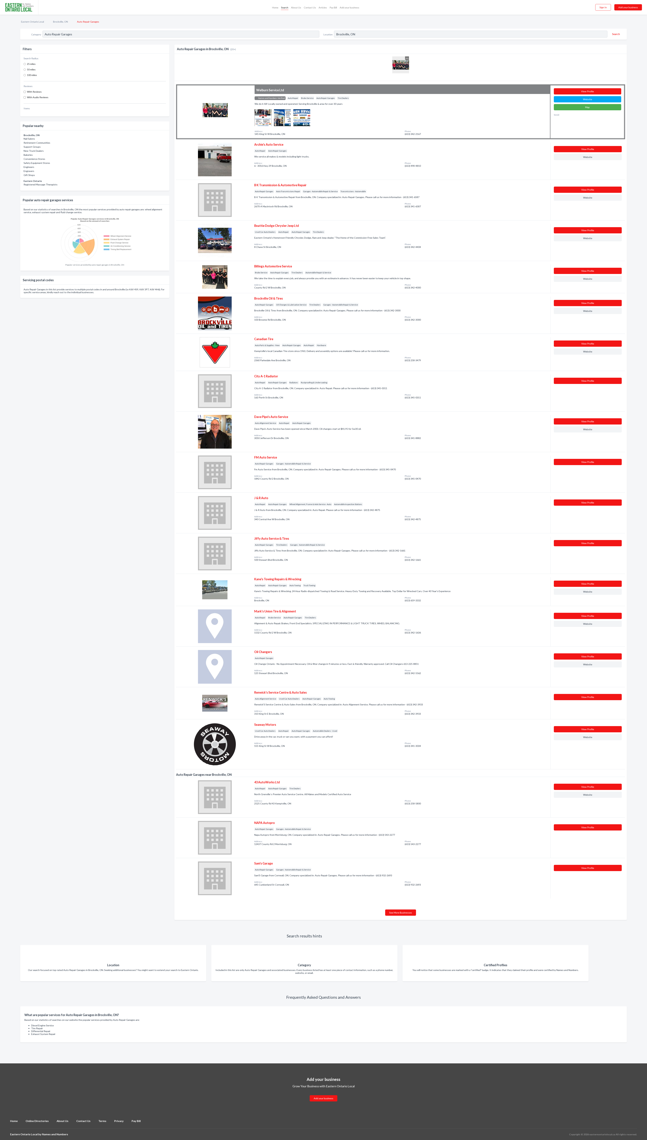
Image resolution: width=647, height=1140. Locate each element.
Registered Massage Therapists (40, 184)
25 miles (31, 63)
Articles (323, 7)
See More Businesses (400, 912)
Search (284, 7)
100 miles (32, 75)
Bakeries (28, 154)
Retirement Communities (37, 142)
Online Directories (37, 1120)
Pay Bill (333, 7)
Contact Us (310, 7)
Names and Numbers (55, 1134)
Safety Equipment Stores (37, 162)
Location (328, 34)
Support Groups (32, 146)
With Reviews (34, 91)
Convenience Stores (34, 158)
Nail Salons (29, 138)
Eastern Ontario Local (32, 21)
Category (36, 34)
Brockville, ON (60, 21)
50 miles (31, 69)
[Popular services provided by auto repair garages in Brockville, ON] (95, 238)
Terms (102, 1120)
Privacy (119, 1120)
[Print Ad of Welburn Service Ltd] (263, 117)
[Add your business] (323, 1094)
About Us (296, 7)
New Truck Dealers (34, 150)
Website (587, 99)
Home (275, 7)
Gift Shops (29, 175)
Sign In (603, 7)
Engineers (29, 167)
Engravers (29, 171)
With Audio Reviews (37, 97)
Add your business (349, 7)
